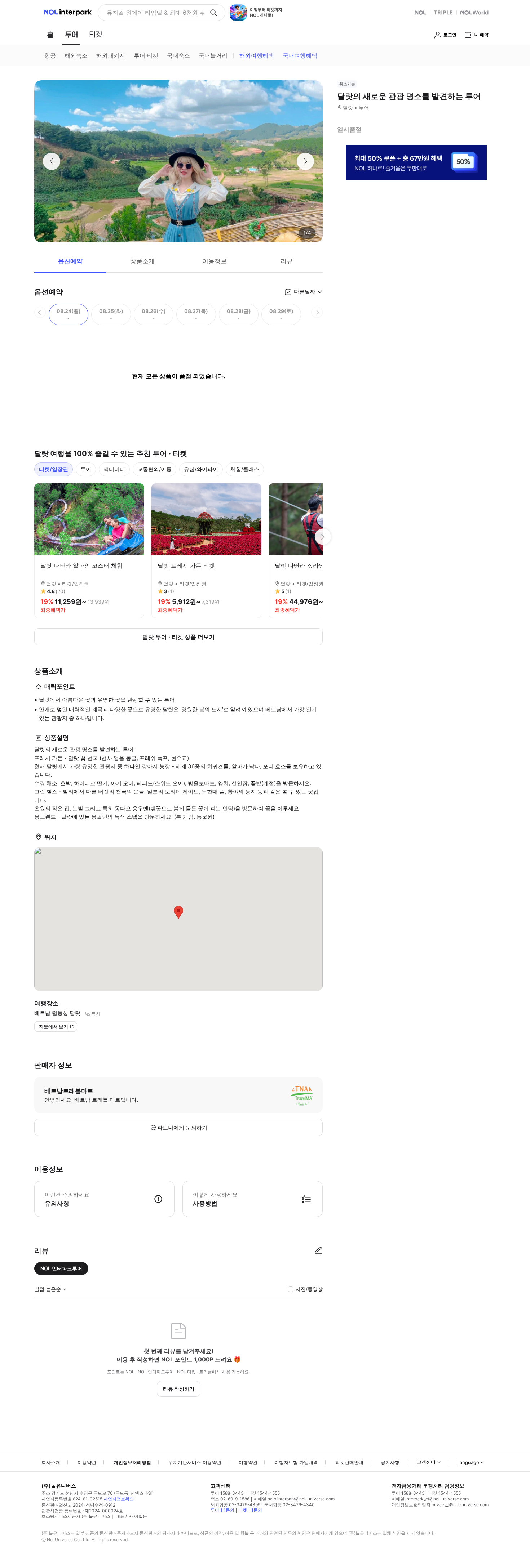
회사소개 (50, 1462)
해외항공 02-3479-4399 (235, 1504)
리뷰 (287, 261)
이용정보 (214, 261)
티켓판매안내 (349, 1462)
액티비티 (114, 469)
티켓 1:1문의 (250, 1510)
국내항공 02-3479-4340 (289, 1504)
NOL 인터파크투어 (61, 1268)
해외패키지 (110, 55)
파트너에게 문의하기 (182, 1127)
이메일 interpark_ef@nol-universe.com (430, 1499)
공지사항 (390, 1462)
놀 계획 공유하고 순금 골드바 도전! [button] (152, 12)
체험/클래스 (244, 469)
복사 (96, 1013)
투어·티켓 (146, 55)
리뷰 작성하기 (178, 1389)
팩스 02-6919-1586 (230, 1499)
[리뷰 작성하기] (318, 1251)
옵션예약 (70, 261)
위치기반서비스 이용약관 (194, 1462)
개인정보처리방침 (132, 1462)
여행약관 (248, 1462)
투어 (85, 469)
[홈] (50, 35)
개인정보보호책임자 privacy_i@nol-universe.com (440, 1504)
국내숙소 (178, 55)
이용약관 (87, 1462)
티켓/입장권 (53, 469)
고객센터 (426, 1462)
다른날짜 (304, 291)
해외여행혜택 (256, 55)
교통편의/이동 (154, 469)
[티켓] (95, 35)
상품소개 (142, 261)
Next (323, 536)
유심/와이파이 (201, 469)
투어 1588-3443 (227, 1493)
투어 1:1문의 (222, 1510)
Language (468, 1462)
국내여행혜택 (300, 55)
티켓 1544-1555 (264, 1493)
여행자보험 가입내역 (296, 1462)
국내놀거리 (213, 55)
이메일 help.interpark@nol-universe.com (294, 1499)
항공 (50, 55)
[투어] (71, 35)
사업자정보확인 (118, 1499)
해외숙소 (76, 55)
